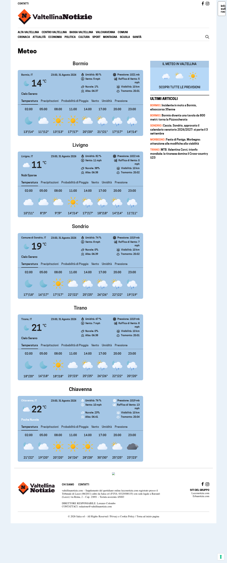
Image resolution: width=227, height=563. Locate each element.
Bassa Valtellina (81, 32)
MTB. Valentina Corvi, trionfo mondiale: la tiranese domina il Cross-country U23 (179, 153)
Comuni (123, 32)
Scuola (125, 37)
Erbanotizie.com (201, 496)
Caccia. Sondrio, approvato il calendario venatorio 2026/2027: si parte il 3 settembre (179, 129)
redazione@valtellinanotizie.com (95, 506)
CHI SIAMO (68, 484)
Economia (55, 37)
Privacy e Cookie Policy (122, 516)
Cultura (84, 37)
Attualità (39, 37)
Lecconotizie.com (200, 493)
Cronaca (24, 37)
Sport (96, 37)
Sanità (137, 37)
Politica (70, 37)
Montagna (110, 37)
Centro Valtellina (54, 32)
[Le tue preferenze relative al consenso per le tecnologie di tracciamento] (220, 556)
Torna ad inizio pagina (148, 516)
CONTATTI (23, 3)
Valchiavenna (105, 32)
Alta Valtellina (28, 32)
